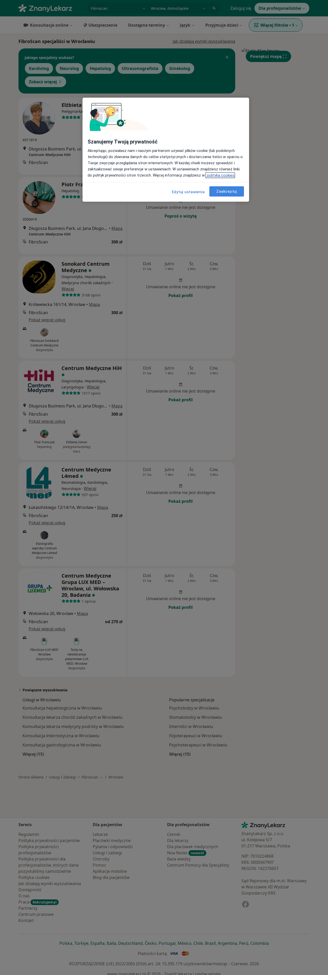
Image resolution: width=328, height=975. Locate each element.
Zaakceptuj (226, 191)
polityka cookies (220, 175)
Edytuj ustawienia (188, 192)
